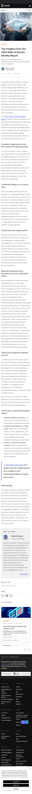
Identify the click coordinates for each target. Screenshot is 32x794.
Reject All (16, 785)
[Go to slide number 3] (25, 645)
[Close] (30, 768)
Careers (20, 722)
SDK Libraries (19, 694)
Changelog (19, 696)
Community (4, 713)
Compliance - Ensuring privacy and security (22, 716)
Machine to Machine (21, 761)
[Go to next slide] (29, 649)
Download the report (14, 465)
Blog (2, 10)
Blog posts (4, 693)
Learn (17, 734)
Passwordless (19, 763)
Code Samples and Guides (6, 690)
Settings (16, 789)
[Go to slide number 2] (16, 645)
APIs (17, 691)
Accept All (16, 781)
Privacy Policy (24, 777)
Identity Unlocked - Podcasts (6, 696)
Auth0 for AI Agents (6, 750)
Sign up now (6, 664)
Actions (18, 758)
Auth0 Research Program (5, 737)
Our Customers (20, 713)
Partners (18, 719)
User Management (6, 760)
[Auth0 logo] (15, 5)
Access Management (6, 752)
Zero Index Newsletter (7, 699)
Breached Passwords (21, 766)
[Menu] (30, 6)
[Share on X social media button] (2, 595)
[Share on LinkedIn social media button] (6, 595)
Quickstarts (19, 689)
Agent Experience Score (5, 702)
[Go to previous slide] (25, 649)
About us (18, 725)
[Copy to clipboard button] (10, 595)
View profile (23, 574)
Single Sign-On (20, 752)
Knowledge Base (5, 717)
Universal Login (20, 750)
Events (3, 734)
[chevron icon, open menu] (5, 10)
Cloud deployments (6, 765)
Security (3, 757)
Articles (18, 687)
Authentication (5, 762)
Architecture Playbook (21, 741)
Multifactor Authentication (20, 755)
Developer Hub (5, 687)
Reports (18, 701)
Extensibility (4, 755)
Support (3, 715)
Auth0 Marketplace (6, 720)
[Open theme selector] (29, 10)
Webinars (18, 704)
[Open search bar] (25, 10)
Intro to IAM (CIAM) (21, 736)
